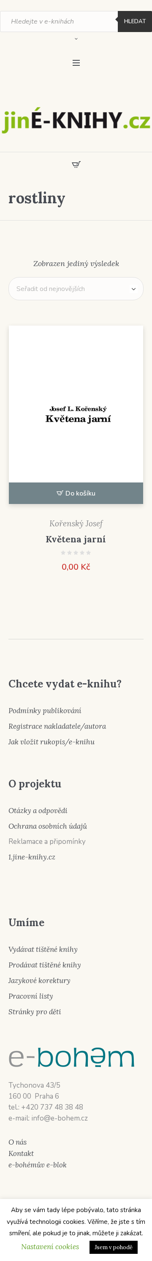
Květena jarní (76, 539)
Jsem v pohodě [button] (114, 1247)
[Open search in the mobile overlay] (76, 21)
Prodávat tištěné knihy (44, 965)
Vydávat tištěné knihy (43, 949)
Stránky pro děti (34, 1011)
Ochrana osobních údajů (47, 826)
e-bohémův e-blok (37, 1164)
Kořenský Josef (76, 523)
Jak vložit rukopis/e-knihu (51, 741)
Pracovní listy (30, 996)
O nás (17, 1142)
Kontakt (21, 1153)
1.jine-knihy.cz (31, 857)
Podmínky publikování (44, 710)
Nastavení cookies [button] (50, 1246)
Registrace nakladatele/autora (57, 726)
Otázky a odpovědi (38, 810)
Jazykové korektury (39, 980)
